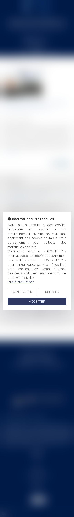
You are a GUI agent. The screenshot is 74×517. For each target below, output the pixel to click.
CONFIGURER (22, 292)
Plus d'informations (21, 282)
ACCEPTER (37, 301)
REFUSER (52, 292)
